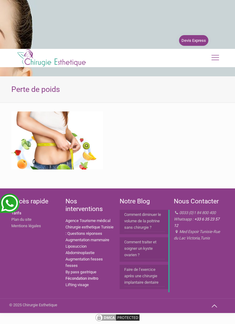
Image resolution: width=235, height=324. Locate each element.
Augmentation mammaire (87, 240)
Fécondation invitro (81, 278)
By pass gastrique (80, 272)
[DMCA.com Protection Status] (117, 321)
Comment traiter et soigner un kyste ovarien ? (140, 248)
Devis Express (193, 40)
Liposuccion (76, 246)
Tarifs (16, 213)
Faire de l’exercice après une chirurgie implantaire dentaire (141, 276)
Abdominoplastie (80, 252)
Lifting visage (77, 284)
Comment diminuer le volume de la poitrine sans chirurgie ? (142, 221)
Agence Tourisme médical (87, 220)
